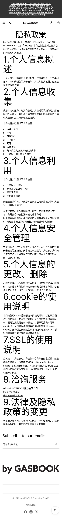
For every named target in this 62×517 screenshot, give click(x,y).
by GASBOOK (26, 498)
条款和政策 (31, 505)
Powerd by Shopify (41, 498)
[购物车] (58, 22)
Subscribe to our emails (24, 435)
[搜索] (10, 22)
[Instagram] (31, 512)
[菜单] (3, 23)
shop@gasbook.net (13, 395)
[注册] (56, 444)
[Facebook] (25, 512)
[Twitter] (36, 512)
